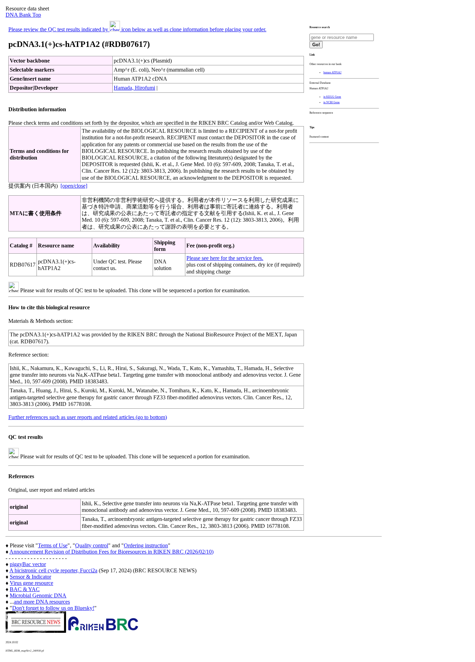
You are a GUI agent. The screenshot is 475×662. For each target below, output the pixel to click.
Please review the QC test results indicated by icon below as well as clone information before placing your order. (137, 29)
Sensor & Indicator (30, 577)
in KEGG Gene (332, 96)
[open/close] (74, 186)
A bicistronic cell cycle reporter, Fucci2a (53, 570)
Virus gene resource (31, 583)
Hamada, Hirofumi (134, 88)
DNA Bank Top (23, 15)
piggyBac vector (28, 564)
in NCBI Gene (331, 102)
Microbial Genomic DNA (38, 595)
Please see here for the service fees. (224, 258)
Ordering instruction (146, 545)
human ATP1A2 (332, 72)
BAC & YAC (25, 589)
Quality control (91, 545)
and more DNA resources (42, 602)
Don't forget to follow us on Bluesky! (53, 608)
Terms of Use (52, 545)
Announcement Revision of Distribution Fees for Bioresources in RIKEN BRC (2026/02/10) (111, 552)
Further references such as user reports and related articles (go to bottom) (87, 417)
